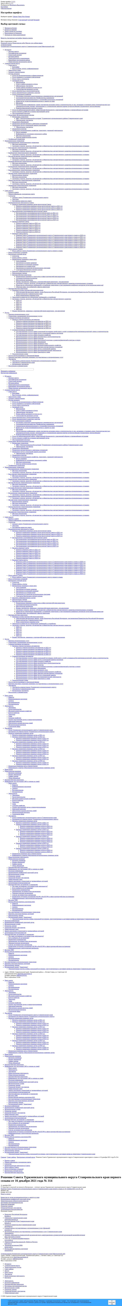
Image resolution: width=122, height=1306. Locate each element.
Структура (11, 196)
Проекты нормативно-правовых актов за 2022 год (28, 737)
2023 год (19, 306)
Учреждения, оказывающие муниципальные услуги (25, 316)
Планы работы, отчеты (19, 257)
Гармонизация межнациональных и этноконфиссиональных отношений (39, 99)
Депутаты (15, 199)
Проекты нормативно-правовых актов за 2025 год (28, 755)
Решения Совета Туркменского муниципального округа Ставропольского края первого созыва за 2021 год (50, 237)
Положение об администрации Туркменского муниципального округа (31, 731)
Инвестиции (9, 769)
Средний (30, 20)
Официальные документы (24, 86)
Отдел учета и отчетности (20, 79)
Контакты (8, 1277)
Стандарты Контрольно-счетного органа (29, 269)
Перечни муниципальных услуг (18, 314)
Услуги (7, 312)
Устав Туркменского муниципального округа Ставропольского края (30, 730)
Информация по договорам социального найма (31, 134)
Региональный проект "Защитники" (20, 917)
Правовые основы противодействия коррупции (27, 290)
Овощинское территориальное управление (22, 185)
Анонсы (11, 700)
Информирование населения (17, 699)
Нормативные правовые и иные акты (24, 259)
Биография (15, 67)
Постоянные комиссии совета (22, 201)
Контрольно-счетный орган (17, 254)
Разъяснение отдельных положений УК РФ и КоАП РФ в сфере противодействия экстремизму (43, 896)
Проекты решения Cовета (20, 221)
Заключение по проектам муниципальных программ (33, 268)
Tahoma (15, 16)
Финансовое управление (20, 117)
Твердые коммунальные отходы (26, 137)
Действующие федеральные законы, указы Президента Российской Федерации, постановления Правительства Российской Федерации (60, 292)
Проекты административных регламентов (26, 319)
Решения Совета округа (20, 233)
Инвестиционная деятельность (18, 857)
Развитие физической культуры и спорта (29, 108)
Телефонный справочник (16, 139)
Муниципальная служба (16, 874)
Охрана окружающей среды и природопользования (25, 719)
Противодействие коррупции (21, 275)
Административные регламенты (18, 318)
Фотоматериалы (13, 704)
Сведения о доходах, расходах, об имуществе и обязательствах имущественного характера (41, 299)
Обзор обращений (14, 778)
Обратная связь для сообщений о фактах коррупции (33, 287)
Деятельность (9, 706)
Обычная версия (6, 8)
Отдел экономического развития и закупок (26, 92)
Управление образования (20, 122)
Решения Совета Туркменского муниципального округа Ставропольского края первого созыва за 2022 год (50, 239)
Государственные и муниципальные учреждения (24, 912)
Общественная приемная (13, 771)
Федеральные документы (20, 364)
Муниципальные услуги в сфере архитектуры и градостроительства (38, 336)
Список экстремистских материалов (24, 895)
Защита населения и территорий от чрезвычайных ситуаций (28, 881)
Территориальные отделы (13, 1267)
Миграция (19, 103)
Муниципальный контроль (17, 725)
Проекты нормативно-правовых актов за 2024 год (28, 749)
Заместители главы (14, 70)
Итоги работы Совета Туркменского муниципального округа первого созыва (37, 251)
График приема (13, 776)
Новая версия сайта (18, 43)
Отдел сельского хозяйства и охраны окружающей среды (30, 111)
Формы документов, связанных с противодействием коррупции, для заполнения (42, 281)
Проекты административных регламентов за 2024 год (33, 324)
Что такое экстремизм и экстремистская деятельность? (30, 886)
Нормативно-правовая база (21, 890)
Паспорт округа (13, 51)
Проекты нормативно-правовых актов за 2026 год (28, 761)
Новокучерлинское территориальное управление (24, 180)
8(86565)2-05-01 (21, 975)
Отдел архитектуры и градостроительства (25, 91)
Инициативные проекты (20, 175)
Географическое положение (17, 53)
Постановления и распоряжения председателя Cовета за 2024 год (37, 218)
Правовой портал (6, 43)
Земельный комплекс (15, 721)
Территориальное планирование (18, 58)
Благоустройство (13, 713)
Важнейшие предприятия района (19, 60)
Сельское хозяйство (14, 718)
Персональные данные (19, 273)
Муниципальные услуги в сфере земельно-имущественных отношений (39, 347)
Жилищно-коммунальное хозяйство (20, 711)
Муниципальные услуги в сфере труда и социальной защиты (36, 349)
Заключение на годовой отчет (25, 266)
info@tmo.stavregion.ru (25, 974)
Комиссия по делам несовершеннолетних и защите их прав (35, 101)
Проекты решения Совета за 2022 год (28, 225)
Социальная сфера (14, 726)
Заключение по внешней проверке (27, 264)
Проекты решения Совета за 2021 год (28, 223)
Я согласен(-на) (112, 1302)
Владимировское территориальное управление (23, 142)
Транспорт (11, 714)
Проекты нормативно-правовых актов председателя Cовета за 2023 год (39, 209)
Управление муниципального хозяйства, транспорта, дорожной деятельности (37, 130)
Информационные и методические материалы (27, 898)
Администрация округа (12, 63)
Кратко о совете (13, 192)
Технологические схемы (20, 354)
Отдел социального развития (21, 94)
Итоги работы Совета (15, 249)
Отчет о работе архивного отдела (27, 84)
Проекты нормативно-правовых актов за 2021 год (28, 735)
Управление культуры (19, 129)
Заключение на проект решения (26, 263)
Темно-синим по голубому (13, 31)
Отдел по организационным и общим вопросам (27, 75)
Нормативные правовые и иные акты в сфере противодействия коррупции (40, 276)
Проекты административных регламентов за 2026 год (33, 328)
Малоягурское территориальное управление (22, 173)
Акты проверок (21, 261)
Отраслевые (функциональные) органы (21, 115)
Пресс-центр (9, 695)
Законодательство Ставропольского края (29, 294)
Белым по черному (11, 29)
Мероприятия (20, 82)
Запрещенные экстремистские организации (26, 891)
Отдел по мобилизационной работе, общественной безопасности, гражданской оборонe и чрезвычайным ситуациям (50, 110)
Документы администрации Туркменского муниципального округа (34, 361)
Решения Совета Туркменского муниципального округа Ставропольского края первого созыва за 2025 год (50, 244)
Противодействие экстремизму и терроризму (23, 884)
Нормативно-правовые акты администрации (23, 766)
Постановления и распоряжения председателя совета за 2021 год (37, 213)
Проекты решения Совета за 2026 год (28, 232)
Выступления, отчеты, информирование (25, 68)
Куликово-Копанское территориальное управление (24, 161)
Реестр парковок (21, 132)
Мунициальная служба (12, 1288)
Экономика (12, 707)
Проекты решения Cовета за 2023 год (28, 226)
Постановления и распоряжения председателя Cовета (29, 211)
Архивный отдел (17, 80)
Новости (11, 697)
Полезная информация (15, 871)
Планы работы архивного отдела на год (29, 87)
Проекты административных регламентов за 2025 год (33, 326)
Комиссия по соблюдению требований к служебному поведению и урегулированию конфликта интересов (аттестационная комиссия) (59, 285)
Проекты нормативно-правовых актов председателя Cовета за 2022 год (39, 208)
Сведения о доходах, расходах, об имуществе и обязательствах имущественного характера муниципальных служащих (50, 146)
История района (13, 56)
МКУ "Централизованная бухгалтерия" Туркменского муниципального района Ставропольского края (49, 118)
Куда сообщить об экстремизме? (22, 888)
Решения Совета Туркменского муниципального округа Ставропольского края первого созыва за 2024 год (50, 242)
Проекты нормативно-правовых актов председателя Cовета (31, 204)
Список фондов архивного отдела (27, 89)
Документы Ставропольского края (23, 362)
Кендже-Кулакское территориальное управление (24, 156)
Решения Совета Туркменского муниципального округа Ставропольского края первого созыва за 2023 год (50, 240)
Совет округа (9, 190)
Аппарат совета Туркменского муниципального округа (30, 197)
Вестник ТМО (13, 900)
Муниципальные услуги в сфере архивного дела (32, 343)
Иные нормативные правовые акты (27, 295)
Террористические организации (22, 893)
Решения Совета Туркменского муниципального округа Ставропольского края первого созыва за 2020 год (50, 235)
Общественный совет (15, 879)
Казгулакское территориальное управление (22, 147)
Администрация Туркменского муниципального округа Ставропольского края (27, 45)
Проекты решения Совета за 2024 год (28, 228)
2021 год (19, 302)
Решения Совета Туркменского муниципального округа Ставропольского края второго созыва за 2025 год (50, 245)
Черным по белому (11, 28)
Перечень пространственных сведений (21, 914)
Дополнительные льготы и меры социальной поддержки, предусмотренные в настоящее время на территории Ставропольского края (55, 919)
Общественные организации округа (20, 62)
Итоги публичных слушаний (17, 252)
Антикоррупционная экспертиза (26, 278)
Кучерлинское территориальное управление (22, 166)
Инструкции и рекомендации (18, 366)
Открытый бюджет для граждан (18, 877)
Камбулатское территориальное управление (22, 153)
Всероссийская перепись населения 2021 (21, 902)
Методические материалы (24, 280)
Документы (12, 359)
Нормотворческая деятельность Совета (21, 202)
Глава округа (12, 65)
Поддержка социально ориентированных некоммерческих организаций (39, 96)
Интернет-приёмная (14, 773)
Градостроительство (14, 709)
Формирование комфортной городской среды (23, 872)
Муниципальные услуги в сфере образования (31, 342)
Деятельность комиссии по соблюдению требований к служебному (34, 297)
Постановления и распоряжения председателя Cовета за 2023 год (37, 216)
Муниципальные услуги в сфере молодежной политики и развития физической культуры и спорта (48, 340)
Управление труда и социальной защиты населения (29, 125)
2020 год (19, 300)
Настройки (4, 7)
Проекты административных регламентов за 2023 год (33, 323)
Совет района (11, 1157)
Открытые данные (14, 876)
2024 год (19, 307)
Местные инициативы (23, 135)
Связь (10, 716)
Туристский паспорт (15, 55)
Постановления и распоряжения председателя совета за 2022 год (37, 214)
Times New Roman (24, 16)
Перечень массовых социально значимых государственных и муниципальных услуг (35, 357)
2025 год (19, 309)
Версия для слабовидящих (34, 43)
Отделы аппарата (14, 74)
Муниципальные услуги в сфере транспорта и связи (33, 352)
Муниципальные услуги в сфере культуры (30, 338)
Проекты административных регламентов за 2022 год (33, 321)
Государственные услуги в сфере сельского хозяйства (33, 335)
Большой (36, 20)
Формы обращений (14, 774)
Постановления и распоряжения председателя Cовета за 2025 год (37, 220)
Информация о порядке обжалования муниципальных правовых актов (31, 768)
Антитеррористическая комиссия (19, 883)
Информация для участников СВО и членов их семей (22, 781)
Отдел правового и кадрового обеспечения (26, 77)
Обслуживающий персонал (21, 113)
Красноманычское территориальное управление (24, 170)
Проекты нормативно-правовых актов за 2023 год (28, 742)
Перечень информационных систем (23, 271)
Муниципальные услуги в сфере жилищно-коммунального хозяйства (38, 345)
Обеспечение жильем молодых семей (20, 723)
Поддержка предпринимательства (16, 1286)
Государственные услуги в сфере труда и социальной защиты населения (39, 333)
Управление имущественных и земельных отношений (29, 123)
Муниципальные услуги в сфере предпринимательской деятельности (38, 350)
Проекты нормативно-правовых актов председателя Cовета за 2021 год (39, 206)
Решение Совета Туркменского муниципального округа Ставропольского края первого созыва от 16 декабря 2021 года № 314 (42, 1189)
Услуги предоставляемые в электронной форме (23, 355)
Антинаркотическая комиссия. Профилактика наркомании (35, 98)
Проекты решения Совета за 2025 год (28, 230)
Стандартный (22, 20)
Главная (3, 1157)
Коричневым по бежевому (13, 33)
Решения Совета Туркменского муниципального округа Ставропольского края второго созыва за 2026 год (50, 247)
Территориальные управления (14, 141)
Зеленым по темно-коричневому (15, 35)
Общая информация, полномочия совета (21, 194)
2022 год (19, 304)
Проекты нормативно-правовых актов (20, 733)
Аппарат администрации (16, 72)
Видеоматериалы (14, 702)
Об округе (8, 50)
